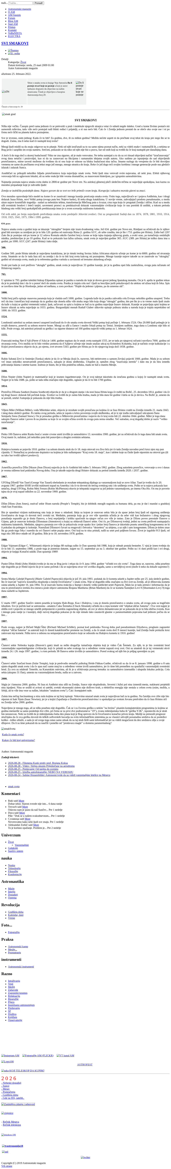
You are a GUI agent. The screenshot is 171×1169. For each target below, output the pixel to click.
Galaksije (13, 848)
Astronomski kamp (18, 946)
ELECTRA (14, 36)
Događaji (13, 894)
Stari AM (13, 24)
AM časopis (14, 15)
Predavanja (14, 1008)
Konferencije (15, 874)
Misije (11, 888)
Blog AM (13, 21)
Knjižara (12, 1017)
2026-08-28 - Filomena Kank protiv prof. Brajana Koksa (38, 763)
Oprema (12, 897)
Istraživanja (14, 980)
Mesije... (12, 949)
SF (9, 1011)
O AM (11, 12)
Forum (11, 18)
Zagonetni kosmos (17, 993)
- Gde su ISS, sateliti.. (12, 1098)
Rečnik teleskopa (12, 1124)
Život (23, 62)
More (21, 800)
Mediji (11, 986)
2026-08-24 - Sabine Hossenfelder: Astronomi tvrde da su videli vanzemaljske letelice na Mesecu (59, 775)
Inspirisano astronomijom (21, 1005)
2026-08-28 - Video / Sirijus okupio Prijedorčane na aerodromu (41, 766)
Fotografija (14, 932)
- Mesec (5, 1088)
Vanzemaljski (22, 845)
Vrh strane (6, 1166)
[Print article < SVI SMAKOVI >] (13, 50)
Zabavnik (13, 990)
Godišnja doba (15, 912)
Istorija (11, 891)
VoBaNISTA (15, 33)
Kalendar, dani (15, 915)
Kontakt (12, 30)
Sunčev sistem (15, 851)
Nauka (11, 865)
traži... (4, 3)
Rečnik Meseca (11, 1121)
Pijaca (11, 1002)
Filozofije (13, 871)
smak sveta (14, 786)
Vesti (10, 983)
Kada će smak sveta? (13, 734)
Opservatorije (15, 1020)
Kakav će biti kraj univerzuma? (18, 740)
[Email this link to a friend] (14, 53)
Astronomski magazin (19, 9)
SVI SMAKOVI (14, 43)
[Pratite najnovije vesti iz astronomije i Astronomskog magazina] (85, 1157)
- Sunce (5, 1085)
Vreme (11, 918)
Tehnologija (14, 868)
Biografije (13, 999)
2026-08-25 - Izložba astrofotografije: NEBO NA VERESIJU (40, 772)
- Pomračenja (8, 1091)
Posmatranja (14, 952)
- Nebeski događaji (11, 1082)
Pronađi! (39, 3)
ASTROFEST (85, 1064)
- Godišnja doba (9, 1095)
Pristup (11, 27)
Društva (12, 1014)
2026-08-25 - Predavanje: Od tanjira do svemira (33, 769)
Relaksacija (14, 996)
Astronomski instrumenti (21, 966)
